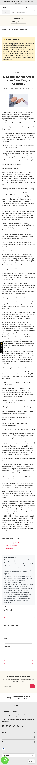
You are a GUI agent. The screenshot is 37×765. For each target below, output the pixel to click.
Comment (7, 646)
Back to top (18, 706)
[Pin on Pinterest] (11, 610)
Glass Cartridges (11, 546)
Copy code (22, 22)
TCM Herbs (9, 548)
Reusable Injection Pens (13, 543)
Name (5, 630)
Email (5, 638)
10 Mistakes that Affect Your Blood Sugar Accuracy (15, 29)
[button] (30, 8)
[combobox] (18, 12)
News (7, 28)
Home (3, 28)
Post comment (18, 662)
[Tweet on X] (4, 610)
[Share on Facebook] (7, 610)
